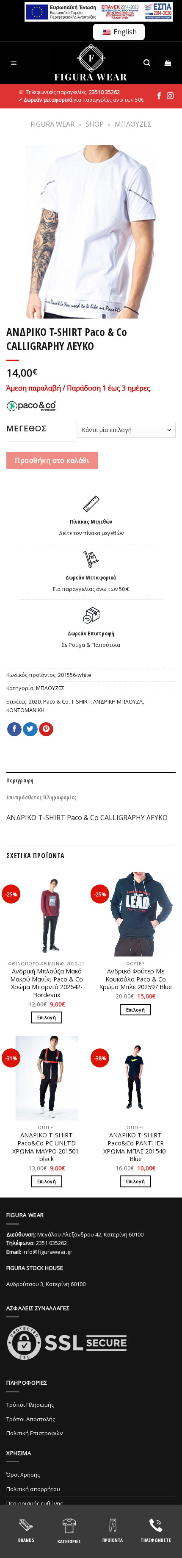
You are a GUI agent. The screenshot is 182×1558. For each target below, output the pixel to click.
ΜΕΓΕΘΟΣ (26, 428)
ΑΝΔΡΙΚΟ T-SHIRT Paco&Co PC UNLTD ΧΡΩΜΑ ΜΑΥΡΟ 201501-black (46, 1147)
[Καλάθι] (168, 63)
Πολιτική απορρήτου (33, 1489)
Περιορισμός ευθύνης (34, 1503)
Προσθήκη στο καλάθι (52, 460)
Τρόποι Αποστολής (30, 1419)
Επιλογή (46, 1017)
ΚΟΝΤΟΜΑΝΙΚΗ (25, 710)
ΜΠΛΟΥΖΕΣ (133, 124)
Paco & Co (56, 701)
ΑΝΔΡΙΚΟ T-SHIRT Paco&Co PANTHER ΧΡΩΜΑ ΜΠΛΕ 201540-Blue (135, 1147)
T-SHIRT (81, 701)
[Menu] (14, 63)
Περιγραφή (19, 780)
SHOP (94, 124)
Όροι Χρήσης (23, 1474)
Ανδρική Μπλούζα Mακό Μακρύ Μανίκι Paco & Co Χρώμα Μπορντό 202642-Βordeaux (46, 983)
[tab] (91, 780)
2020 (35, 701)
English (124, 31)
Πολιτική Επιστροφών (34, 1433)
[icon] (159, 96)
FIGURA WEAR (52, 124)
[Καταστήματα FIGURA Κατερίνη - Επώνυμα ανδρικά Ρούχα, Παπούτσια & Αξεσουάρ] (90, 63)
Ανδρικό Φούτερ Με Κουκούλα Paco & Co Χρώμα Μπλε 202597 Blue (135, 979)
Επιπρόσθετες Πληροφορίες (41, 797)
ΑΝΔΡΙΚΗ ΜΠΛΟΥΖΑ (118, 701)
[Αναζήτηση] (147, 63)
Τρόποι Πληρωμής (30, 1404)
